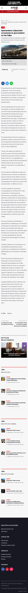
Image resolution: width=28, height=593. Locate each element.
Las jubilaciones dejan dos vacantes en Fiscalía (7, 323)
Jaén (6, 20)
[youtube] (7, 569)
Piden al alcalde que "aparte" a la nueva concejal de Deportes (14, 354)
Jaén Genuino (4, 531)
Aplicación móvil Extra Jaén (7, 529)
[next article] (24, 11)
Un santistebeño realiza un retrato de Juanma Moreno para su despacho (20, 324)
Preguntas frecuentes (6, 554)
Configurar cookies (22, 591)
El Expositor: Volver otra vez (13, 430)
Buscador (3, 559)
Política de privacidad (12, 588)
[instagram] (11, 569)
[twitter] (7, 83)
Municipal (9, 313)
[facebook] (3, 83)
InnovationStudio (5, 585)
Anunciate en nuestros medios (8, 545)
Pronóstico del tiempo (6, 556)
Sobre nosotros (4, 540)
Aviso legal (4, 588)
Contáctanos (4, 543)
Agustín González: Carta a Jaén (14, 491)
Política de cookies (22, 588)
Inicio (2, 20)
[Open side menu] (2, 8)
